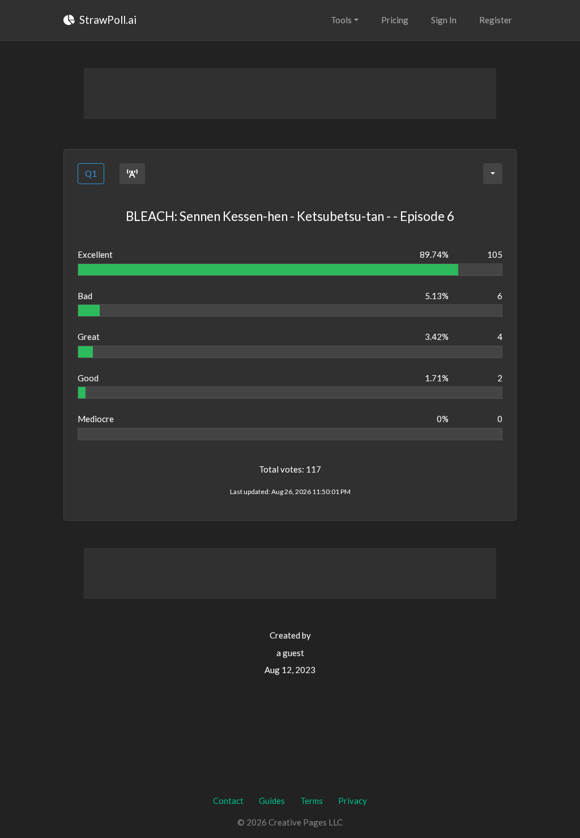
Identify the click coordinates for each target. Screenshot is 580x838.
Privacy (352, 801)
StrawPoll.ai (107, 19)
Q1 (91, 173)
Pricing (394, 20)
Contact (228, 801)
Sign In (444, 20)
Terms (311, 801)
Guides (272, 801)
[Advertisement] (290, 93)
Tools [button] (341, 20)
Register (495, 20)
